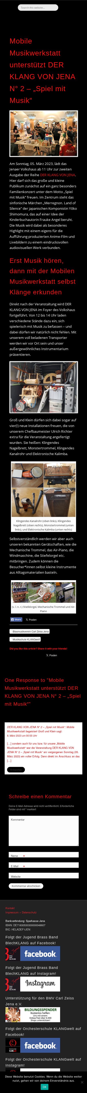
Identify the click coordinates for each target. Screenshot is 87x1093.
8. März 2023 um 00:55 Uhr (22, 735)
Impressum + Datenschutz (21, 912)
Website (15, 876)
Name (18, 856)
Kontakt (10, 908)
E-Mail (18, 867)
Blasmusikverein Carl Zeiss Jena (31, 631)
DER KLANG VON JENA (57, 175)
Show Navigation (71, 36)
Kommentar (17, 819)
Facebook (43, 17)
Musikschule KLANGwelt (26, 639)
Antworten (16, 770)
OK (45, 1087)
